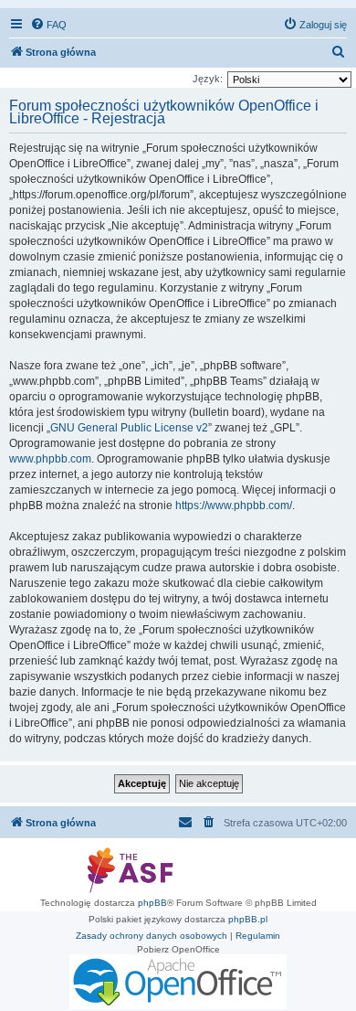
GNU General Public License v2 (129, 427)
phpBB (152, 903)
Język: (208, 78)
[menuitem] (48, 25)
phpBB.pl (247, 919)
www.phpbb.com (50, 458)
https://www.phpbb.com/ (233, 505)
